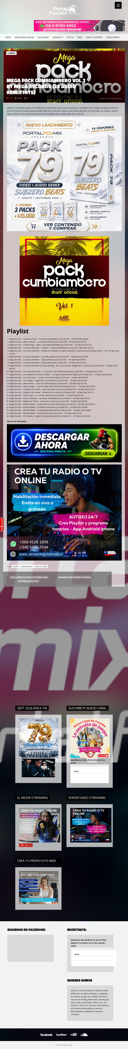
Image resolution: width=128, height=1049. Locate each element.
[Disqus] (64, 615)
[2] (64, 560)
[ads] (64, 230)
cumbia (15, 566)
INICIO (8, 37)
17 (11, 98)
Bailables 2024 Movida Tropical (75, 577)
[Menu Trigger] (118, 5)
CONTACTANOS (113, 37)
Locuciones (43, 37)
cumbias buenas (27, 566)
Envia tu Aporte (94, 37)
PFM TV (70, 37)
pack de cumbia (41, 566)
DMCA (79, 37)
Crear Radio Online (24, 37)
